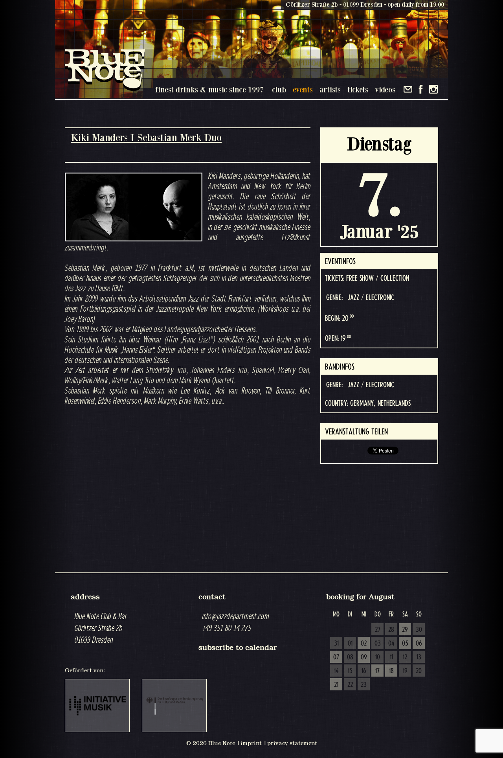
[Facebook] (421, 89)
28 (391, 629)
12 (405, 657)
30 (419, 629)
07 (336, 657)
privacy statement (292, 743)
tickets (357, 89)
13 (419, 657)
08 (350, 657)
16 (364, 671)
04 (391, 643)
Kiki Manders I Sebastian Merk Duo (146, 137)
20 (419, 671)
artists (330, 89)
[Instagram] (433, 89)
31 (336, 643)
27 (377, 629)
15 (350, 671)
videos (385, 89)
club (279, 89)
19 (405, 671)
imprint (251, 743)
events (303, 89)
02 (364, 643)
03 (377, 643)
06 (419, 643)
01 (350, 643)
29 (405, 629)
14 (336, 671)
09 (364, 657)
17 (377, 671)
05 (405, 643)
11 (391, 657)
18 (391, 671)
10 (377, 657)
